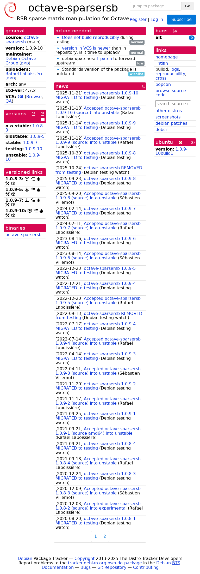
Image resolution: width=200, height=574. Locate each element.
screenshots (167, 117)
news (61, 86)
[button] (58, 37)
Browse (34, 96)
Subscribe (181, 19)
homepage (166, 57)
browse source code (170, 93)
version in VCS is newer (86, 48)
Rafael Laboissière (24, 73)
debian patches (171, 123)
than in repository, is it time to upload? (99, 50)
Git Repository (111, 567)
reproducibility (170, 73)
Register (138, 19)
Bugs (85, 567)
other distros (168, 110)
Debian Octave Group (20, 60)
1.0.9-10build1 (171, 151)
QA (8, 101)
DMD (25, 63)
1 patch (104, 58)
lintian (161, 63)
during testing (99, 39)
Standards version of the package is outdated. (99, 71)
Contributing (146, 567)
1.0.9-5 (37, 136)
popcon (163, 84)
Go (187, 6)
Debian (25, 558)
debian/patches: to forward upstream (99, 61)
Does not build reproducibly (90, 37)
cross (160, 78)
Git (20, 96)
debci (161, 129)
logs (175, 69)
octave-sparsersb (22, 39)
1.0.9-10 (33, 148)
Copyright (84, 558)
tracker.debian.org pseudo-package (105, 562)
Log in (157, 19)
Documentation (58, 567)
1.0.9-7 (30, 142)
